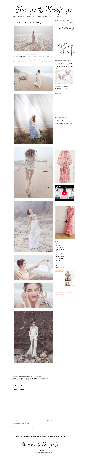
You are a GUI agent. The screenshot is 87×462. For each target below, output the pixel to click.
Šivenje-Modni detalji (61, 251)
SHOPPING (33, 436)
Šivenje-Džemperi (60, 256)
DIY (19, 436)
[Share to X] (38, 376)
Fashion (21, 378)
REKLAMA (23, 436)
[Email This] (36, 376)
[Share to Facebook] (39, 376)
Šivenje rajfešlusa (60, 258)
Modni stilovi (59, 264)
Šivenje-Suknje (59, 247)
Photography (15, 379)
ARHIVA (39, 16)
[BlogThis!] (37, 376)
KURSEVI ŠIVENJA (31, 16)
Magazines (31, 378)
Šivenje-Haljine (59, 254)
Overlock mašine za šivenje (62, 262)
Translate (65, 90)
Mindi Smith (36, 378)
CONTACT (51, 16)
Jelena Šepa (26, 378)
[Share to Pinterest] (40, 376)
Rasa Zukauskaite (22, 379)
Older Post (49, 420)
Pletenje (58, 260)
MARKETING (58, 16)
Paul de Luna (45, 378)
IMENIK (45, 16)
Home (32, 420)
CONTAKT (57, 436)
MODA (14, 16)
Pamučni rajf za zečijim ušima (63, 61)
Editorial (18, 378)
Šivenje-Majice (59, 253)
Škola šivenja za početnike (62, 243)
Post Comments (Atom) (24, 423)
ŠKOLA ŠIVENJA (21, 16)
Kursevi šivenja (59, 265)
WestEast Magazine (30, 379)
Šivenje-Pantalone (60, 249)
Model (40, 378)
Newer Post (15, 420)
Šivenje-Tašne (59, 245)
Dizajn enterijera (60, 267)
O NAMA (16, 436)
